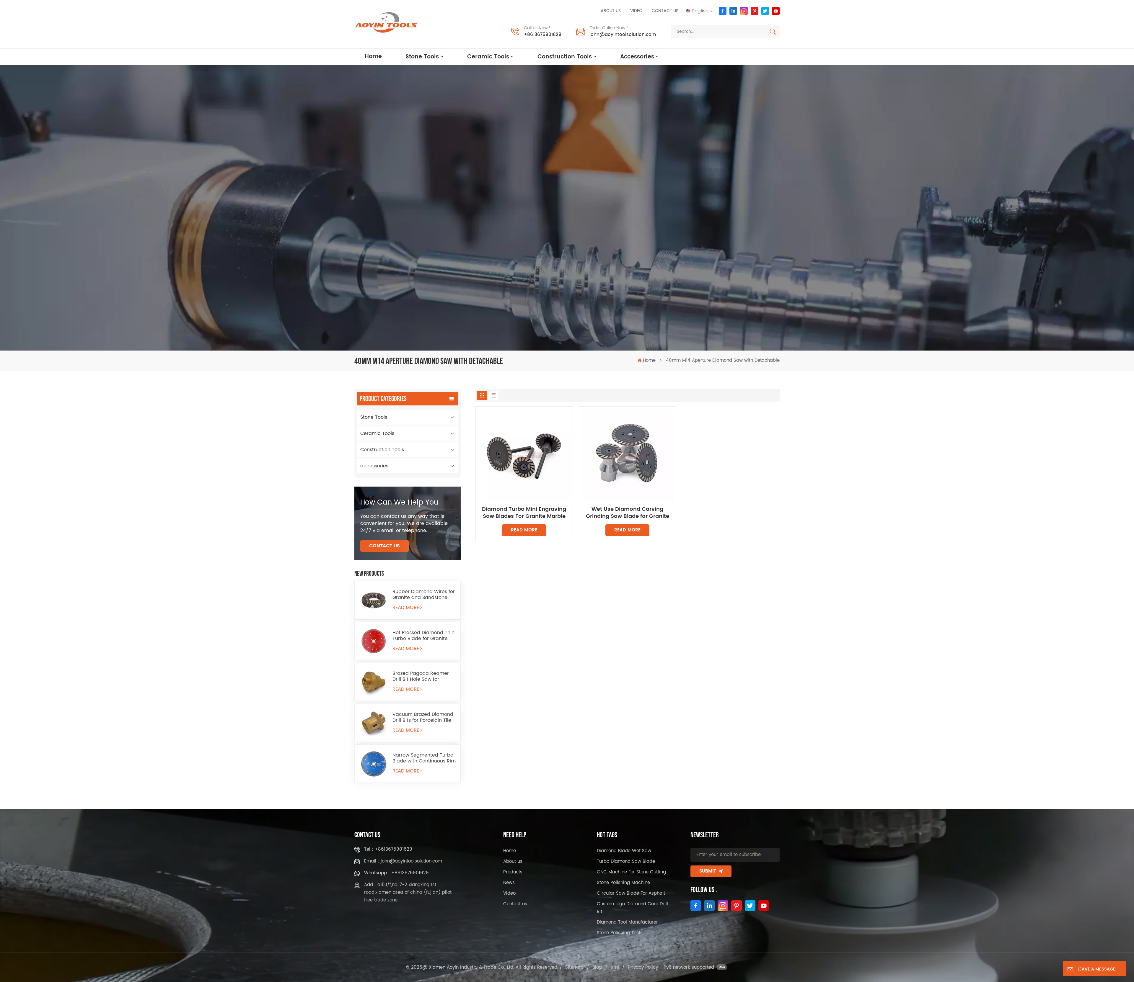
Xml (615, 967)
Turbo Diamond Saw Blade (626, 861)
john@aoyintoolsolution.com (622, 34)
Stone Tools (422, 56)
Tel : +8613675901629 (388, 849)
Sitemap (574, 967)
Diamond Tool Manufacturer (627, 922)
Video (636, 10)
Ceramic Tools (488, 56)
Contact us (665, 10)
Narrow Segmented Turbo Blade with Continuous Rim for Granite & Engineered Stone (424, 758)
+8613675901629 (542, 34)
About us (611, 10)
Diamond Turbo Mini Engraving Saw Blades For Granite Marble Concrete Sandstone (524, 513)
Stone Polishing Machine (623, 882)
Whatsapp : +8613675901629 (396, 873)
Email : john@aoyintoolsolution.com (403, 861)
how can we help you (399, 502)
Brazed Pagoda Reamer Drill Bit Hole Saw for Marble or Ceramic (420, 676)
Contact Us (384, 546)
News (509, 882)
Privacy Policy (643, 967)
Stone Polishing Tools (620, 933)
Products (512, 872)
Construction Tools (564, 56)
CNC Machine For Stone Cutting (631, 872)
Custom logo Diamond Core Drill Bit (632, 907)
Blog (597, 967)
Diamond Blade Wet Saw (624, 851)
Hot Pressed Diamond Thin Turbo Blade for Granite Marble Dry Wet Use (423, 635)
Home (373, 56)
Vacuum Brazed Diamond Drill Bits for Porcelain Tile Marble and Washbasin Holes (422, 717)
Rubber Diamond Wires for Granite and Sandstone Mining (423, 594)
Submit (707, 871)
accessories (637, 56)
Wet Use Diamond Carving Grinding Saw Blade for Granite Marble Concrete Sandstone (627, 513)
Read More (405, 607)
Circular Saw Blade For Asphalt (631, 893)
